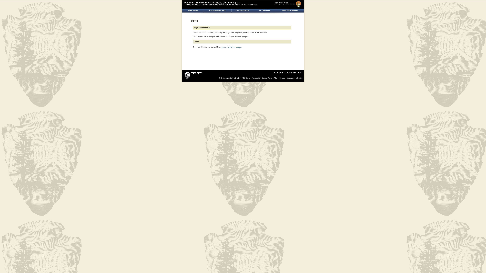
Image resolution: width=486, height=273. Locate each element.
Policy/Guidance (242, 10)
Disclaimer (290, 78)
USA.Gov (299, 78)
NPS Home (246, 78)
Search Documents (290, 10)
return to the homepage (231, 47)
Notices (282, 78)
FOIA (275, 78)
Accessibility (256, 78)
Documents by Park (217, 10)
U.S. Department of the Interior (229, 78)
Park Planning (264, 10)
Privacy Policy (267, 78)
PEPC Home (193, 10)
